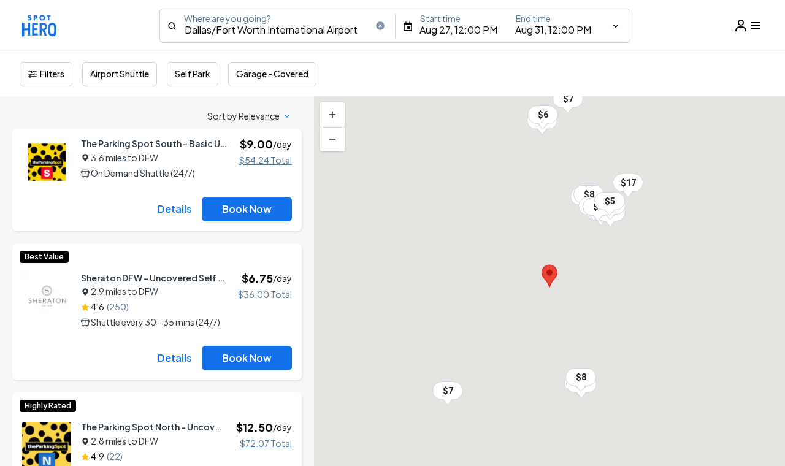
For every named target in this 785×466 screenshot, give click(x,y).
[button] (609, 201)
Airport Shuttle (119, 73)
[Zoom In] (332, 114)
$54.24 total (265, 160)
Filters (52, 73)
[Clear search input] (380, 26)
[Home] (39, 26)
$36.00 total (265, 294)
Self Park (192, 73)
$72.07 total (266, 443)
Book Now (247, 208)
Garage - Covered (272, 73)
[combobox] (277, 26)
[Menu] (748, 26)
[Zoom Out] (332, 139)
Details (175, 209)
